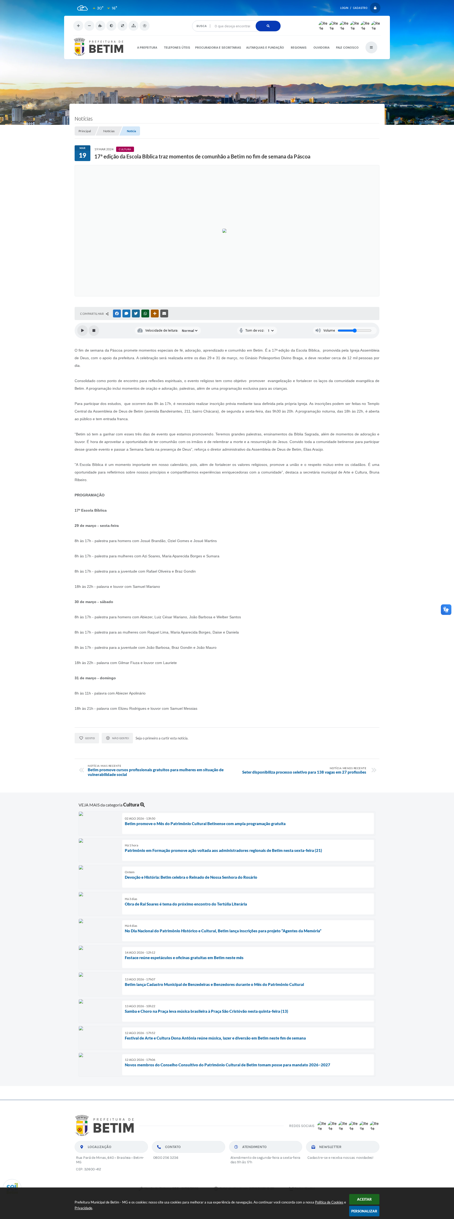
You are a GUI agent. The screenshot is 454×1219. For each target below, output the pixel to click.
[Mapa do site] (133, 26)
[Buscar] (268, 26)
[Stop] (94, 330)
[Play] (82, 330)
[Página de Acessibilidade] (144, 26)
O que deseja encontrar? (236, 18)
